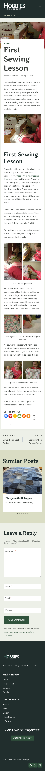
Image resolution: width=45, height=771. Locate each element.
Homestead (8, 683)
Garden (6, 688)
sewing (8, 424)
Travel (6, 704)
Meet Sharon (9, 717)
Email (8, 598)
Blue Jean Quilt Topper (19, 498)
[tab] (17, 513)
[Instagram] (40, 765)
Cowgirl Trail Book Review (11, 440)
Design (6, 712)
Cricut (6, 679)
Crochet (6, 692)
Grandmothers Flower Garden (35, 440)
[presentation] (22, 480)
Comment (10, 551)
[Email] (19, 416)
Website (8, 610)
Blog (5, 708)
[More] (28, 416)
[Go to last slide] (6, 489)
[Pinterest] (10, 416)
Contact (9, 721)
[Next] (38, 489)
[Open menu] (40, 6)
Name (8, 586)
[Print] (24, 416)
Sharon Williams (12, 75)
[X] (35, 765)
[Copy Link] (15, 416)
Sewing (7, 43)
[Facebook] (6, 416)
